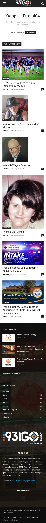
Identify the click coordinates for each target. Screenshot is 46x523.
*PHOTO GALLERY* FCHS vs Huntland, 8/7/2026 (18, 84)
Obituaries (6, 120)
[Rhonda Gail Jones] (23, 202)
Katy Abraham (7, 89)
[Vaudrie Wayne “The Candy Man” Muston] (23, 108)
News (5, 263)
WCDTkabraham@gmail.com (23, 481)
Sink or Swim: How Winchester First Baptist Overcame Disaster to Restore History (30, 349)
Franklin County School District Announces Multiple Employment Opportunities (21, 310)
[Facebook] (23, 498)
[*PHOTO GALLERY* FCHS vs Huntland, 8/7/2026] (23, 64)
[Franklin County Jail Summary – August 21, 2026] (23, 253)
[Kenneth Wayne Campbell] (23, 149)
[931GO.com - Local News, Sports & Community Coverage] (23, 3)
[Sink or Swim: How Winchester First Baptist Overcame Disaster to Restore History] (8, 349)
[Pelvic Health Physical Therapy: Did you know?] (8, 362)
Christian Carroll (8, 274)
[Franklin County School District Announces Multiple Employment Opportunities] (23, 292)
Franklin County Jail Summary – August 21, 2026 (20, 269)
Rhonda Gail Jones (13, 231)
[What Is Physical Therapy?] (8, 338)
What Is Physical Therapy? (27, 335)
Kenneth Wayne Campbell (16, 165)
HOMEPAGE (31, 32)
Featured (6, 78)
